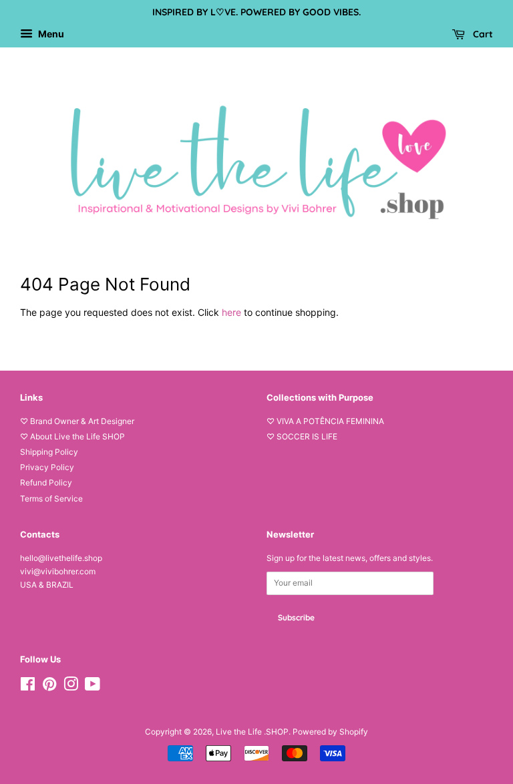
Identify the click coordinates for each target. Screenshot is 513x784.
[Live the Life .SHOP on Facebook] (27, 687)
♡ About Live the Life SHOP (72, 436)
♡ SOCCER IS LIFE (302, 436)
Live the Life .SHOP (252, 732)
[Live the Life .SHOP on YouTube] (92, 687)
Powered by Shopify (330, 732)
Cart (481, 34)
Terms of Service (51, 499)
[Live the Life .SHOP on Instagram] (70, 687)
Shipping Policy (49, 452)
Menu (50, 33)
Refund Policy (46, 482)
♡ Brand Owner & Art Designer (77, 421)
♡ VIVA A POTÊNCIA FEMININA (325, 421)
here (231, 312)
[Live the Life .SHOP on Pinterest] (49, 687)
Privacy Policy (47, 467)
